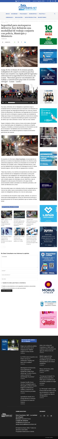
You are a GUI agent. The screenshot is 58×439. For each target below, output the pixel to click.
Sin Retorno (42, 17)
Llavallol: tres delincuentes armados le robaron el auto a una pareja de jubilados (32, 222)
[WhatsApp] (14, 42)
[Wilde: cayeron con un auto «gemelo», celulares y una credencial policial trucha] (6, 214)
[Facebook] (48, 1)
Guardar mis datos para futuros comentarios (14, 283)
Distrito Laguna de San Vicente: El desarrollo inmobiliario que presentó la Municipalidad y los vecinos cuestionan (47, 359)
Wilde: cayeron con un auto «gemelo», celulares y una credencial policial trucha (6, 222)
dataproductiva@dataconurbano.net (26, 424)
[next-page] (4, 247)
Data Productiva (30, 17)
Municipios (33, 13)
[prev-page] (2, 247)
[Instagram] (50, 1)
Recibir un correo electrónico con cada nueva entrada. (14, 288)
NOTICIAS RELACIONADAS (10, 207)
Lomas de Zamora (15, 21)
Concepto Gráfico (49, 437)
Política (42, 13)
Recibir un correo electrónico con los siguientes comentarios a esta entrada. (19, 286)
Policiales (23, 13)
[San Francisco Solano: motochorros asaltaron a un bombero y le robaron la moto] (6, 231)
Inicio (8, 13)
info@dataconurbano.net (23, 422)
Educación (18, 17)
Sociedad (14, 13)
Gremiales (9, 17)
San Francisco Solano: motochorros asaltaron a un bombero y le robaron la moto (6, 239)
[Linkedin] (25, 42)
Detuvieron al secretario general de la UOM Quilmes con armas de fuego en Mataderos (19, 222)
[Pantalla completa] (35, 102)
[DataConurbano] (29, 7)
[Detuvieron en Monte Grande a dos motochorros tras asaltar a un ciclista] (19, 231)
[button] (54, 14)
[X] (53, 1)
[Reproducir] (3, 102)
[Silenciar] (33, 102)
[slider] (18, 102)
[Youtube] (55, 1)
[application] (19, 94)
